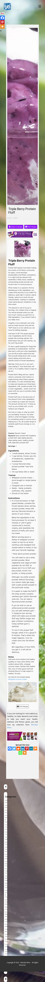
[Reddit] (18, 748)
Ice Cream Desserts (8, 902)
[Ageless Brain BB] (5, 979)
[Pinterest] (27, 748)
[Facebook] (10, 748)
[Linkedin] (22, 748)
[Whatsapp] (20, 753)
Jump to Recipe (16, 227)
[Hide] (1, 31)
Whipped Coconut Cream (17, 679)
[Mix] (35, 748)
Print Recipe (31, 227)
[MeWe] (31, 748)
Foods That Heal (7, 856)
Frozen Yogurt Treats (7, 871)
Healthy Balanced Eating (8, 878)
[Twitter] (14, 748)
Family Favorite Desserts (8, 849)
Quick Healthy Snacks (7, 951)
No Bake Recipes (7, 914)
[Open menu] (39, 6)
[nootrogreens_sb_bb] (5, 787)
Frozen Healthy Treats (7, 864)
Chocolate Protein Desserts (8, 827)
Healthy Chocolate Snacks (8, 885)
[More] (25, 753)
